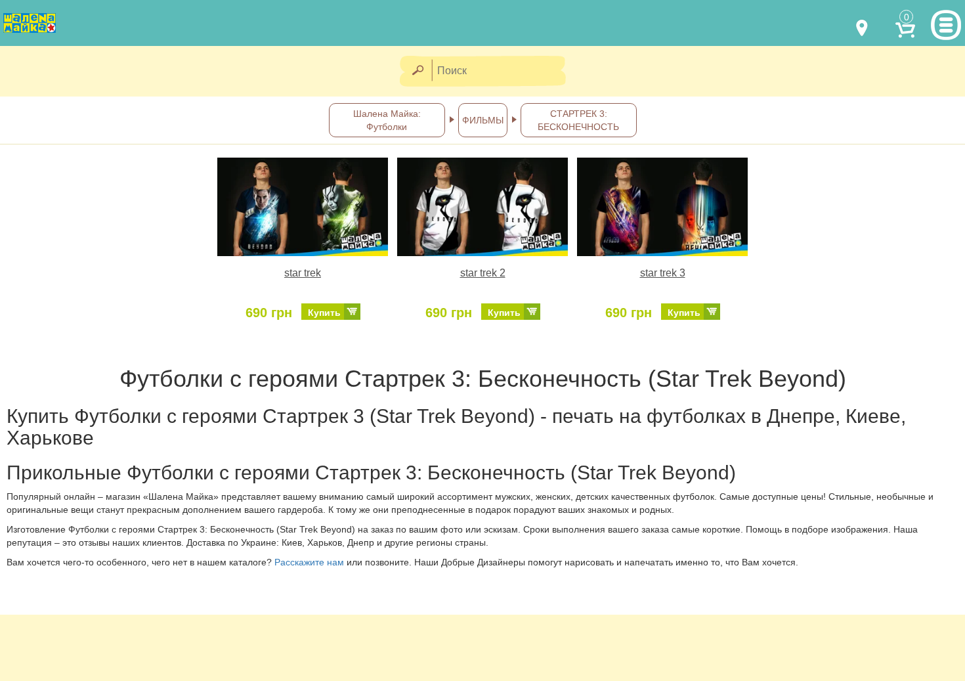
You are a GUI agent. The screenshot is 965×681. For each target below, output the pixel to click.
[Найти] (417, 71)
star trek (302, 272)
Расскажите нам (309, 562)
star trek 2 (482, 272)
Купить (324, 312)
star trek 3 (662, 272)
